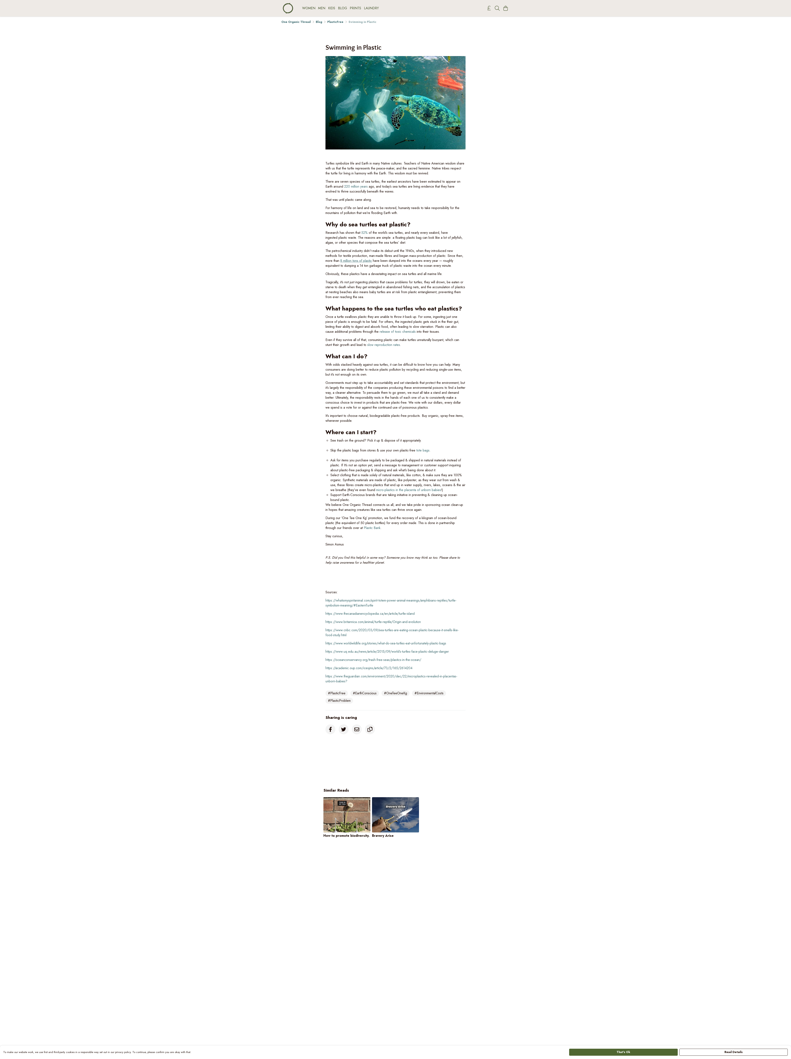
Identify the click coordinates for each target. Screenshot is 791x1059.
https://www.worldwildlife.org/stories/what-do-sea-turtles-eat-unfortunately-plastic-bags (385, 643)
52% (364, 232)
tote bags (422, 450)
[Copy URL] (370, 729)
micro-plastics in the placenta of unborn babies (408, 490)
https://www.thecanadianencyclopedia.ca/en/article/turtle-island (370, 613)
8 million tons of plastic (356, 260)
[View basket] (505, 8)
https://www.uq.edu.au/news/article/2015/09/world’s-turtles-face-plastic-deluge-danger (387, 651)
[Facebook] (330, 729)
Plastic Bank (372, 527)
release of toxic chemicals (398, 331)
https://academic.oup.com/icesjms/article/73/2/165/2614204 (368, 668)
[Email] (357, 729)
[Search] (497, 8)
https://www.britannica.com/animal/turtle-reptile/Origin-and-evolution (373, 621)
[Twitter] (344, 729)
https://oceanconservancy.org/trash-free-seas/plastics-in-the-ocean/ (373, 659)
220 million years (356, 186)
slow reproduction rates (383, 344)
